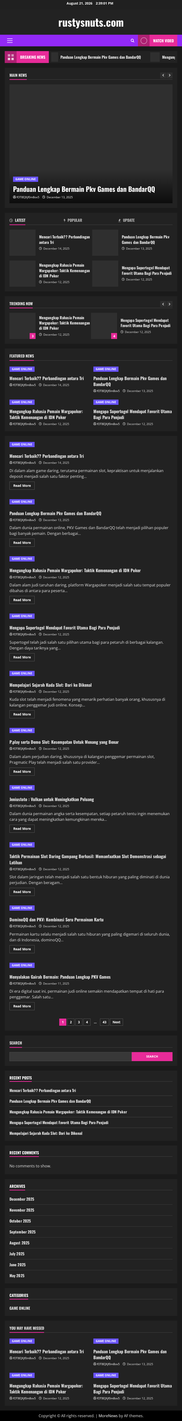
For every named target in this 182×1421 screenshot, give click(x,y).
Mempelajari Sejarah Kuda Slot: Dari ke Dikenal (50, 685)
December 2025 (21, 1199)
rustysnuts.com (91, 22)
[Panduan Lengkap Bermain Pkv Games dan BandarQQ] (91, 143)
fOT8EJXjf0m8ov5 (28, 197)
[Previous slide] (163, 75)
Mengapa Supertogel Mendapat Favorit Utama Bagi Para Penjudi (105, 274)
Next (116, 1022)
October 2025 (20, 1221)
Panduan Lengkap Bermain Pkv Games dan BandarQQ (86, 57)
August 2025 (19, 1243)
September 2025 (22, 1232)
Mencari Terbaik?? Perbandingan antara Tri (22, 243)
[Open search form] (132, 40)
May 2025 (16, 1275)
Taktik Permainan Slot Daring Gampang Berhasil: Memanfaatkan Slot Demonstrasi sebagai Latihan (87, 859)
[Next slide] (170, 75)
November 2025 (21, 1210)
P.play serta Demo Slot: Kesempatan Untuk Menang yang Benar (64, 742)
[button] (10, 41)
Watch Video (163, 41)
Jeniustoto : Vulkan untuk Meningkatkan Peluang (51, 799)
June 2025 (17, 1264)
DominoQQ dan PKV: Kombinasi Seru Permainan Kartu (56, 919)
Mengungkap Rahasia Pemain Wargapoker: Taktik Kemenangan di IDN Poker (22, 274)
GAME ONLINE (25, 179)
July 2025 (16, 1254)
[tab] (36, 221)
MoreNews (108, 1415)
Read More (24, 486)
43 (104, 1022)
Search (15, 1043)
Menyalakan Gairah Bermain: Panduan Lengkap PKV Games (60, 977)
